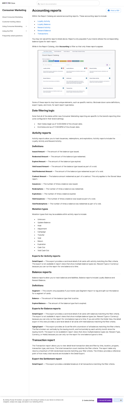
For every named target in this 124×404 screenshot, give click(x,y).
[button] (14, 26)
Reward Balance (44, 31)
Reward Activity (44, 27)
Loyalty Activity (44, 21)
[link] (14, 17)
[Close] (121, 400)
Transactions (43, 34)
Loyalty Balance (44, 24)
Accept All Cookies (105, 400)
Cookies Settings (89, 400)
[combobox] (68, 4)
